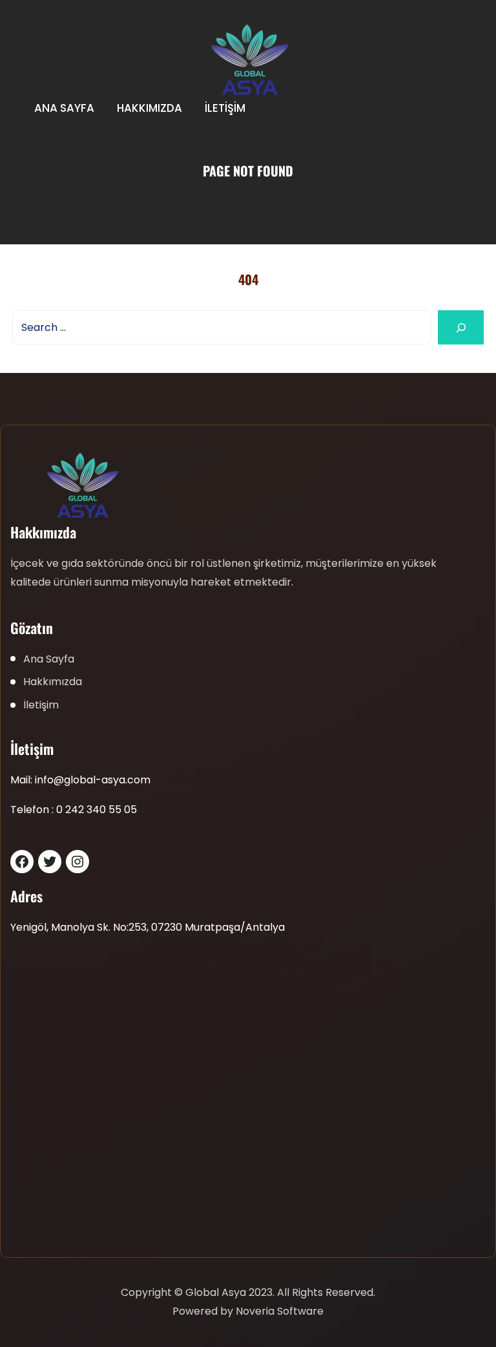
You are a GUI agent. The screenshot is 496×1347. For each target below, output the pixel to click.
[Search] (461, 327)
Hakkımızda (149, 108)
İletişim (225, 108)
